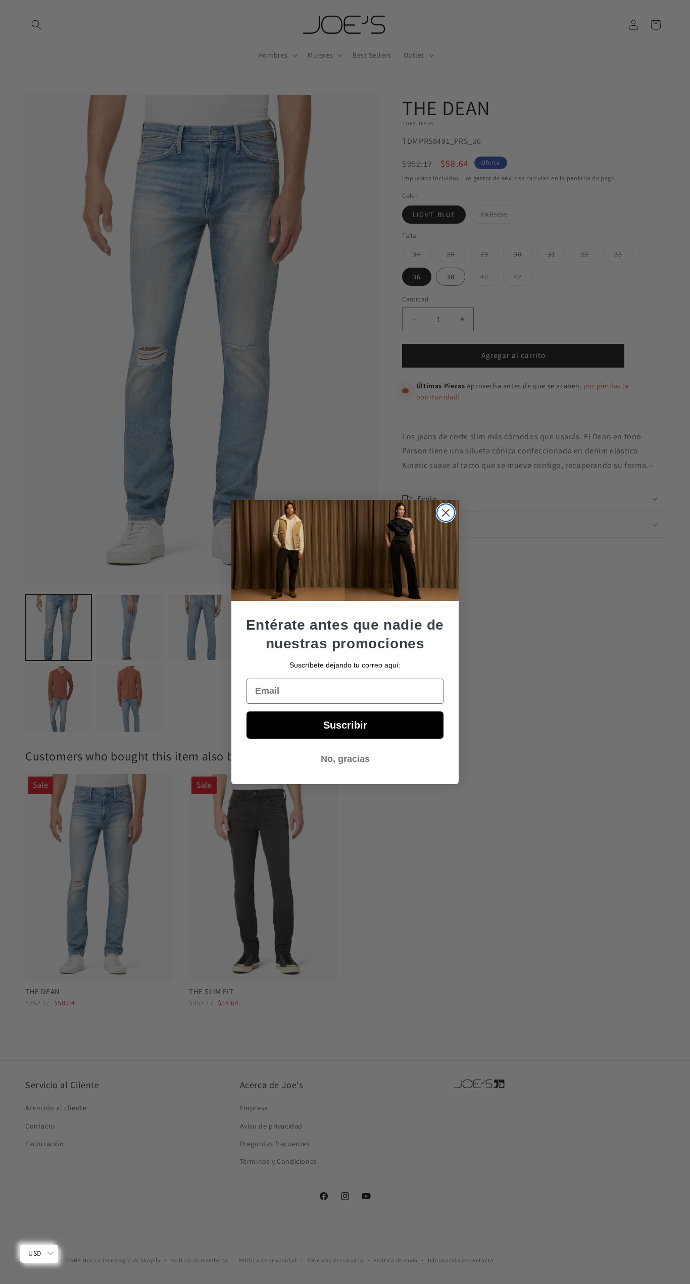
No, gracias (345, 759)
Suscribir (345, 725)
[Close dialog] (446, 513)
